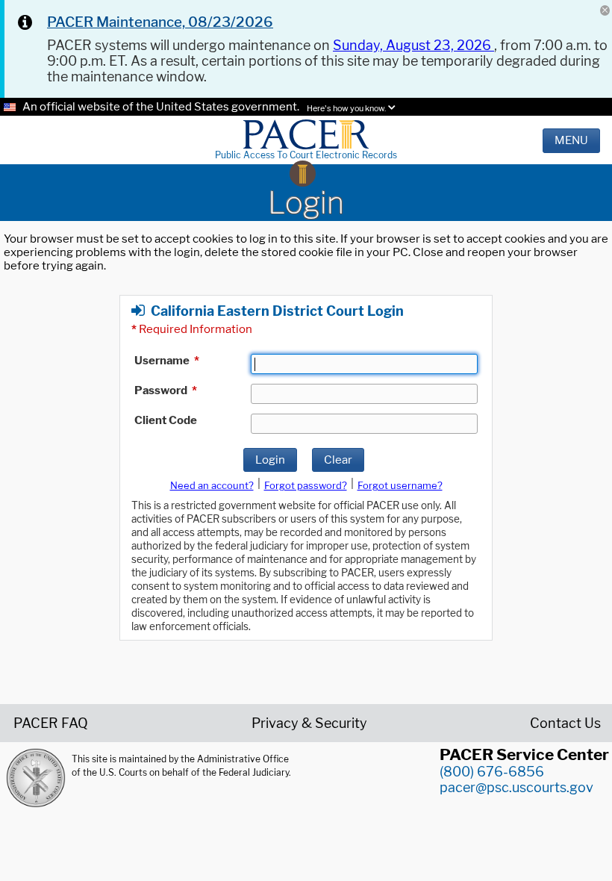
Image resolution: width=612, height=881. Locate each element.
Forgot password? (305, 485)
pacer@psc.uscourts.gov (516, 787)
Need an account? (212, 485)
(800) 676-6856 (492, 771)
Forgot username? (400, 485)
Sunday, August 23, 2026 (413, 45)
